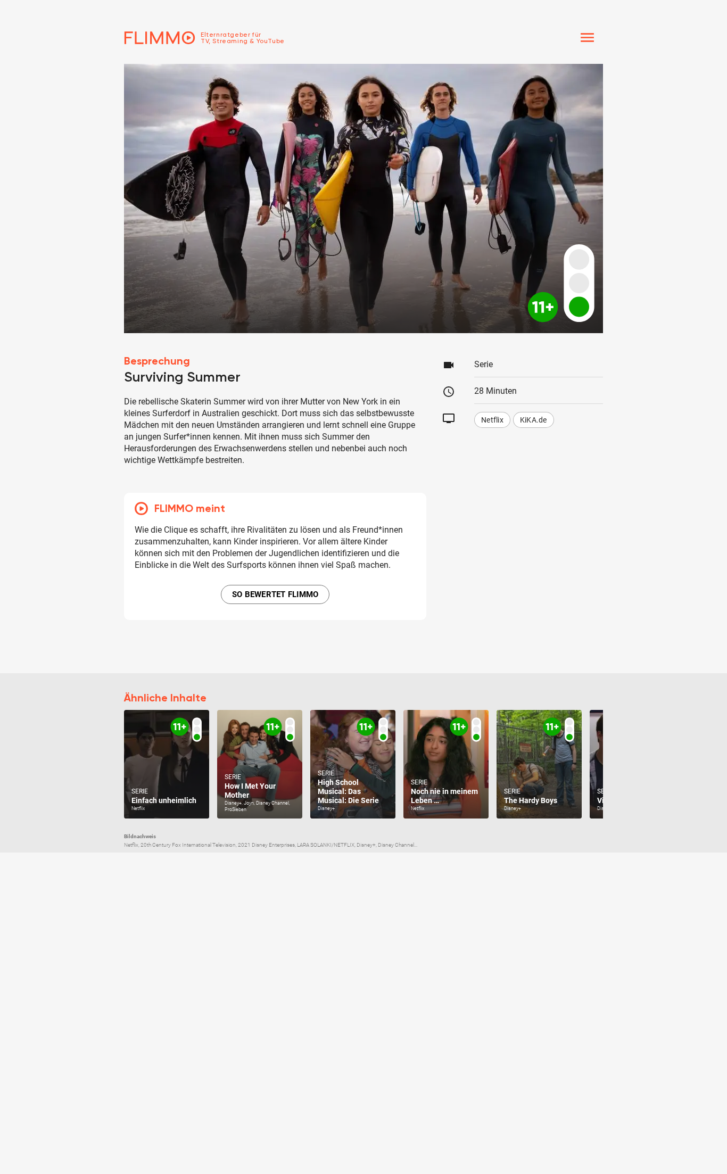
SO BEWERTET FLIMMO (275, 594)
